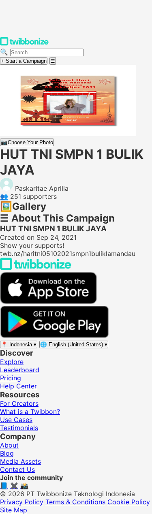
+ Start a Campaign (24, 61)
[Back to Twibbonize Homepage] (35, 268)
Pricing (10, 378)
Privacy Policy (21, 502)
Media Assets (20, 461)
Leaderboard (19, 370)
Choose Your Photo (27, 142)
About (9, 445)
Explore (12, 362)
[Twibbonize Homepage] (24, 44)
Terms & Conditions (75, 502)
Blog (7, 453)
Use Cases (16, 420)
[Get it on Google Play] (54, 336)
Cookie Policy (128, 502)
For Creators (19, 403)
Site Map (13, 510)
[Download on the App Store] (48, 302)
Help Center (18, 386)
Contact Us (17, 469)
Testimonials (19, 428)
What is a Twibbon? (30, 411)
